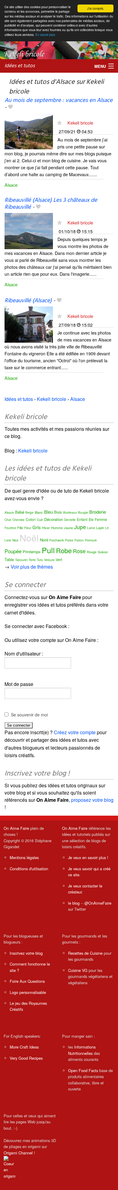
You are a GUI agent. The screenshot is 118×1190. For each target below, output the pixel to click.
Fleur (27, 528)
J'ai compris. (95, 8)
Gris (36, 527)
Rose (79, 551)
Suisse (103, 551)
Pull (48, 549)
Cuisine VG (77, 970)
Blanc (39, 512)
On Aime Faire (16, 828)
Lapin (100, 527)
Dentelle (70, 520)
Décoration (53, 519)
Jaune (68, 527)
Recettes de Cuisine (85, 953)
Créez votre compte (75, 732)
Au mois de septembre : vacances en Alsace (59, 100)
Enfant (82, 519)
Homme (57, 527)
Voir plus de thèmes (32, 566)
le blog (74, 903)
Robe (64, 550)
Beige (29, 512)
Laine (91, 528)
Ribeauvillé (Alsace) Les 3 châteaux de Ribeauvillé (51, 204)
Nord (44, 540)
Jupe (80, 527)
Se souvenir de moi (29, 715)
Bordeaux (70, 512)
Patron (79, 540)
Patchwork (56, 540)
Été (91, 519)
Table (9, 559)
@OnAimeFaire (97, 903)
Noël (29, 537)
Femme (101, 519)
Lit (107, 528)
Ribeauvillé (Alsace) (28, 300)
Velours (49, 560)
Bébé (19, 512)
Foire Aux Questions (27, 981)
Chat (8, 520)
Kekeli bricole (80, 122)
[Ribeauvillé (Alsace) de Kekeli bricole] (29, 323)
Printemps (32, 551)
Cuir (40, 519)
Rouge (92, 551)
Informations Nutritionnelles (82, 1050)
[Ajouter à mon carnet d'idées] (10, 107)
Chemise (18, 520)
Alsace (11, 185)
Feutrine (10, 528)
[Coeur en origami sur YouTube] (10, 1167)
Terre (32, 560)
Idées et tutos (20, 66)
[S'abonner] (59, 122)
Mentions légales (24, 857)
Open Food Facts (83, 1070)
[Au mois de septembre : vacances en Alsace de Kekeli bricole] (29, 130)
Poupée (13, 551)
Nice (15, 540)
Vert (59, 559)
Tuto (40, 560)
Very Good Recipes (26, 1058)
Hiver (46, 527)
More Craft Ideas (24, 1047)
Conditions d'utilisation (29, 868)
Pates (69, 540)
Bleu (48, 512)
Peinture (91, 540)
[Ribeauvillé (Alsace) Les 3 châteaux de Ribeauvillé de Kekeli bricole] (29, 230)
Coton (31, 519)
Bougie (83, 512)
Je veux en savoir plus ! (88, 857)
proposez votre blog (92, 799)
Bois (58, 512)
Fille (20, 527)
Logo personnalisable (28, 992)
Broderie (97, 512)
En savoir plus (45, 34)
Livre (8, 540)
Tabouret (21, 560)
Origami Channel (18, 1153)
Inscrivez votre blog (26, 953)
